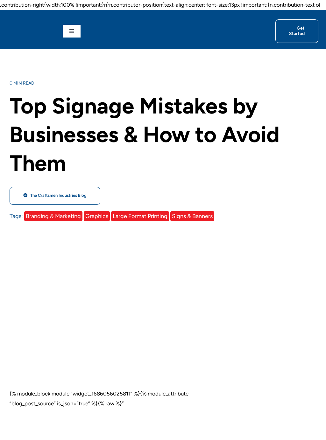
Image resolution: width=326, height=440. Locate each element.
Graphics (96, 216)
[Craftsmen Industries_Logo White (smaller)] (30, 30)
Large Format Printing (140, 216)
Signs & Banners (192, 216)
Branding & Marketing (53, 216)
